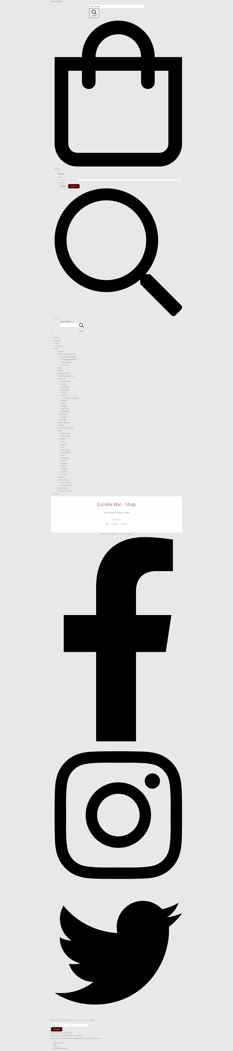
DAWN (64, 384)
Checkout (74, 186)
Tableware (61, 477)
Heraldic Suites (63, 414)
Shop (56, 348)
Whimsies (65, 365)
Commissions (59, 346)
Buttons (60, 370)
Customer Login (116, 519)
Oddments (61, 425)
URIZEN (64, 406)
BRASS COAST (66, 381)
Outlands (65, 469)
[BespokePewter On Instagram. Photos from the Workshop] (118, 887)
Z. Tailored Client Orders (65, 491)
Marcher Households (72, 398)
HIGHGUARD (65, 389)
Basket (63, 186)
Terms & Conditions (112, 534)
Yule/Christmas (63, 488)
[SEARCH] (81, 325)
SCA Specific (62, 439)
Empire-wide (66, 387)
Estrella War (65, 458)
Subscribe (57, 1029)
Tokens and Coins (63, 480)
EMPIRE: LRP (62, 378)
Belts (59, 368)
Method (57, 343)
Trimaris (64, 474)
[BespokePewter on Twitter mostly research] (118, 1016)
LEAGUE (64, 392)
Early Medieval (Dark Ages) (66, 376)
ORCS (63, 403)
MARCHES (65, 395)
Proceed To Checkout (123, 512)
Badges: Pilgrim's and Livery (66, 354)
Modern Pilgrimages (64, 422)
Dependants (66, 450)
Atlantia (64, 444)
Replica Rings (66, 436)
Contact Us (58, 340)
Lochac (64, 461)
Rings (60, 430)
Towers (64, 417)
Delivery (129, 534)
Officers (64, 466)
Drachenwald (66, 452)
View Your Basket (108, 512)
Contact (122, 534)
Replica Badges (66, 362)
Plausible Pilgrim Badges (69, 359)
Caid (63, 447)
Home (56, 337)
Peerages (65, 471)
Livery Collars (62, 420)
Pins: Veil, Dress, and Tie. (66, 428)
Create (98, 1038)
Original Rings (66, 433)
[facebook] (118, 741)
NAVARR (64, 400)
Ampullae (61, 351)
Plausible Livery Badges (69, 357)
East (63, 455)
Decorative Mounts (64, 373)
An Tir (63, 441)
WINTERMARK (66, 411)
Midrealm (65, 463)
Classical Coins (66, 482)
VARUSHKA (65, 409)
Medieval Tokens (67, 485)
